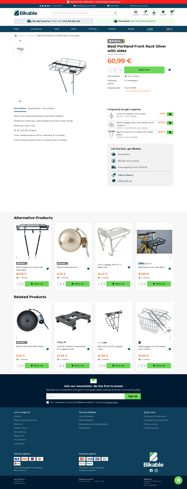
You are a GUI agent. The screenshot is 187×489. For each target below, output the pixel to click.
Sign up (132, 396)
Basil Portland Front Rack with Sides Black (29, 268)
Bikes (73, 29)
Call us (121, 175)
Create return (21, 428)
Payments (19, 436)
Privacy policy (151, 424)
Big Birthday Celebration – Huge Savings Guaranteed (95, 2)
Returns (18, 424)
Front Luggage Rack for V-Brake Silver (109, 265)
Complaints (20, 432)
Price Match (49, 108)
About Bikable (86, 416)
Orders (17, 416)
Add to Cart (144, 70)
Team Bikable (86, 420)
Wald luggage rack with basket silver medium (152, 347)
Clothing (92, 29)
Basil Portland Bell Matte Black (30, 346)
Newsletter (84, 428)
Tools (56, 29)
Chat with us (125, 180)
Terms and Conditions (155, 416)
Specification (34, 108)
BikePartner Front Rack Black (151, 267)
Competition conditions (156, 420)
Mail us (129, 175)
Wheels (112, 29)
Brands (131, 29)
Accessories (36, 29)
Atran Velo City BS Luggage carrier (110, 347)
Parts (16, 29)
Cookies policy (151, 428)
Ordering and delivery (25, 420)
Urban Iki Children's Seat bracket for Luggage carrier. (71, 347)
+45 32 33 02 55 (18, 481)
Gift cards (19, 443)
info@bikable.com (20, 483)
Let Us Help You (22, 412)
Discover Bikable (87, 412)
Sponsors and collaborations (93, 424)
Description (20, 108)
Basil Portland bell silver (67, 267)
